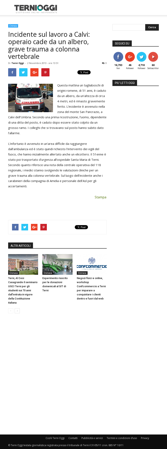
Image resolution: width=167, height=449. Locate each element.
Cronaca (13, 25)
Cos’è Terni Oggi (55, 438)
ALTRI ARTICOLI (21, 245)
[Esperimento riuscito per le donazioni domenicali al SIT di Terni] (57, 264)
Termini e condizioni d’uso (122, 438)
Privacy (145, 438)
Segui (129, 53)
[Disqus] (57, 374)
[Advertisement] (111, 9)
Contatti (73, 438)
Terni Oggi (17, 63)
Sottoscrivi (155, 53)
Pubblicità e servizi (92, 438)
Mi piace (118, 53)
